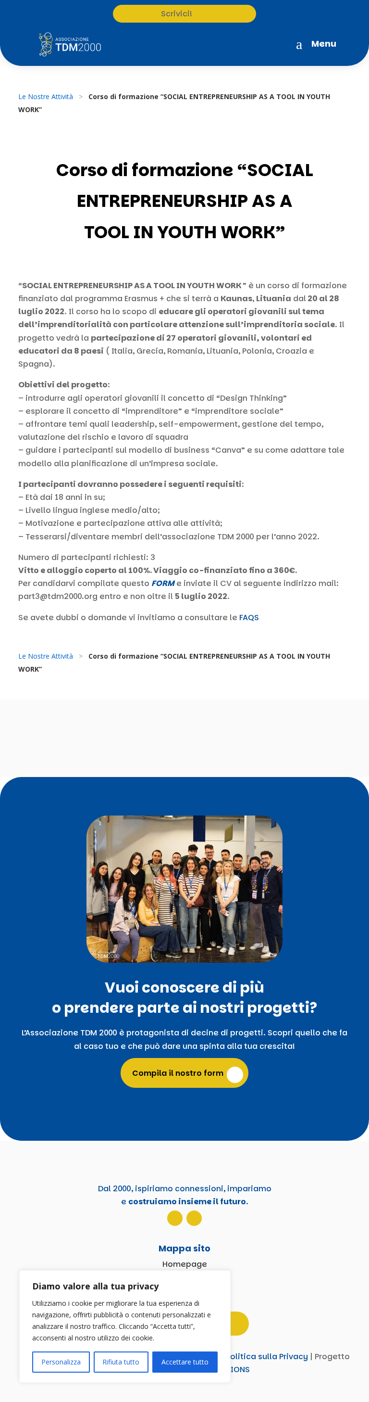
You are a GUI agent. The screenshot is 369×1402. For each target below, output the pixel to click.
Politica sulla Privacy (267, 1356)
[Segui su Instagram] (175, 1218)
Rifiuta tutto (120, 1361)
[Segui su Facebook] (194, 1218)
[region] (125, 1326)
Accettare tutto (185, 1361)
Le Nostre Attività (45, 96)
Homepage (184, 1264)
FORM (162, 583)
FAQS (249, 617)
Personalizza (61, 1361)
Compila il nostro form (177, 1073)
